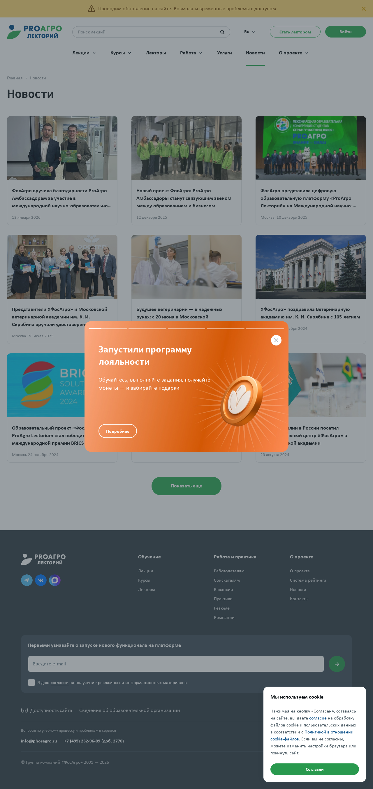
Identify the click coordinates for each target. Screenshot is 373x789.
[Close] (276, 340)
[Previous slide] (135, 369)
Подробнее (117, 431)
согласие (318, 718)
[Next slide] (237, 386)
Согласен (315, 769)
